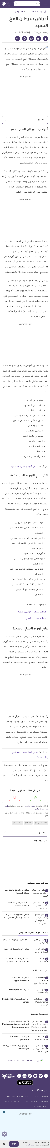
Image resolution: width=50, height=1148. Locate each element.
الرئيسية (44, 12)
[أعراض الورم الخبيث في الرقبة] (39, 951)
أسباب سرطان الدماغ (36, 618)
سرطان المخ (17, 823)
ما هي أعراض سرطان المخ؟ (25, 467)
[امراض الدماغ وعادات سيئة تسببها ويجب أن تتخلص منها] (39, 920)
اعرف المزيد (30, 1145)
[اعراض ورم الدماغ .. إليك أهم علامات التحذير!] (39, 893)
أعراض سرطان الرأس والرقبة (32, 612)
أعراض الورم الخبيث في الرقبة (16, 949)
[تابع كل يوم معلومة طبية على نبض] (25, 1060)
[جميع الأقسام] (45, 3)
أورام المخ (28, 823)
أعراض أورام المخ (41, 823)
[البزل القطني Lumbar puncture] (39, 1038)
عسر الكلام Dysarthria (19, 990)
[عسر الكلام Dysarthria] (39, 992)
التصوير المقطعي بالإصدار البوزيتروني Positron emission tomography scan (15, 1025)
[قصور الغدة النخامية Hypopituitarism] (39, 980)
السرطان (18, 12)
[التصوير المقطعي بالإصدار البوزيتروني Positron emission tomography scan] (39, 1026)
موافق (14, 1144)
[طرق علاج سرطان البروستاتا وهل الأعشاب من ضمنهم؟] (39, 960)
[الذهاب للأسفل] (4, 1134)
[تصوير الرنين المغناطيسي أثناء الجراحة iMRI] (39, 1049)
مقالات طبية (32, 12)
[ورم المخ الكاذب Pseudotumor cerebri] (39, 1002)
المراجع (42, 832)
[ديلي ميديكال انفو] (6, 4)
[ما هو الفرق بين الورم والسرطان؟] (39, 942)
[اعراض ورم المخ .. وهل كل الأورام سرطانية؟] (39, 905)
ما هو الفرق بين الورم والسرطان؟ (15, 940)
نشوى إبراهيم (30, 806)
